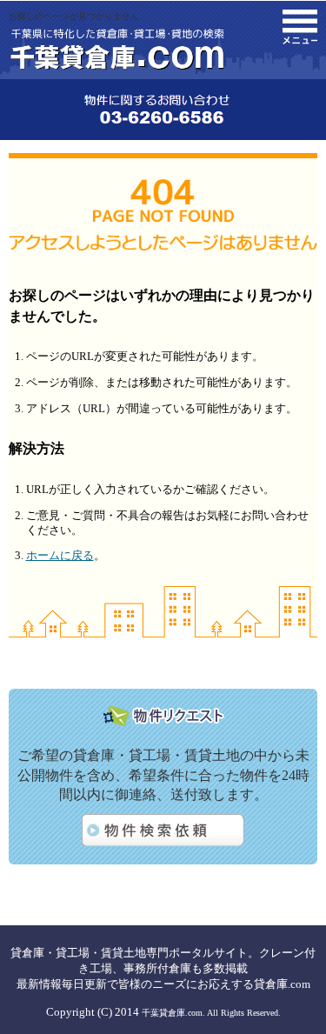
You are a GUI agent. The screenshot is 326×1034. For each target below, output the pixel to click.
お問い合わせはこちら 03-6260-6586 (163, 109)
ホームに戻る (60, 555)
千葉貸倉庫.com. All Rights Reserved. (211, 1012)
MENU (300, 27)
